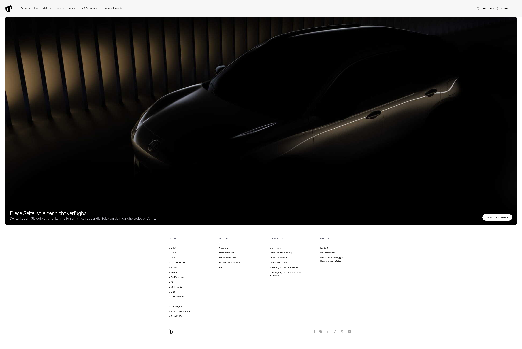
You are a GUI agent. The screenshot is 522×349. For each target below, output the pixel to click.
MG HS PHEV (175, 316)
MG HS (172, 301)
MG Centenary (226, 252)
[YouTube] (349, 331)
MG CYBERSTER (177, 262)
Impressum (275, 247)
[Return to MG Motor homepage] (8, 8)
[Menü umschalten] (514, 8)
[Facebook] (314, 331)
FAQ (221, 267)
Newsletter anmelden (229, 262)
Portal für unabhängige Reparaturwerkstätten (331, 259)
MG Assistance (327, 252)
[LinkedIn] (327, 331)
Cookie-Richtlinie (278, 257)
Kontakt (324, 247)
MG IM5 (173, 247)
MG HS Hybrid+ (176, 306)
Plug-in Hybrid (41, 8)
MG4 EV (173, 272)
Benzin (71, 8)
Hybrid (58, 8)
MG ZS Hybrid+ (176, 296)
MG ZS (172, 291)
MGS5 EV (173, 267)
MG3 (171, 282)
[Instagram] (320, 331)
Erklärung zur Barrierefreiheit (284, 267)
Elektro (24, 8)
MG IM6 (173, 252)
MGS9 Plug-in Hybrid (179, 311)
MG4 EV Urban (176, 277)
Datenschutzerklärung (281, 252)
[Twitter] (341, 331)
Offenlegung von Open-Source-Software (285, 274)
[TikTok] (334, 331)
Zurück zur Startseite (497, 217)
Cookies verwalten (279, 262)
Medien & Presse (227, 257)
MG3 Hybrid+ (175, 286)
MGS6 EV (173, 257)
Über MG (223, 247)
